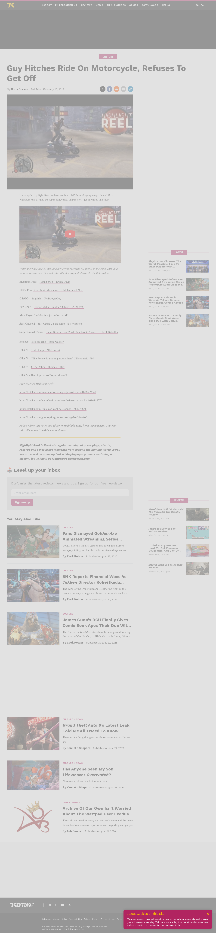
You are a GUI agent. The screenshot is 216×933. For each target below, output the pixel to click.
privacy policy (171, 922)
